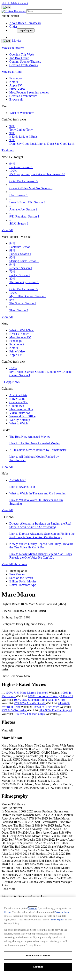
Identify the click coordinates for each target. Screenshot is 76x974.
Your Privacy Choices (38, 955)
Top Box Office (19, 58)
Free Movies (17, 574)
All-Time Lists (18, 395)
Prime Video (17, 89)
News (15, 382)
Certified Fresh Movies (23, 65)
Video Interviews (19, 412)
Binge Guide (17, 398)
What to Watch (21, 112)
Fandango (15, 78)
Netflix (13, 82)
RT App (7, 382)
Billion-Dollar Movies (22, 581)
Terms (7, 911)
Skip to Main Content (15, 3)
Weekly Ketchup (19, 419)
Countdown (16, 405)
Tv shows (8, 150)
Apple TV (15, 85)
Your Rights (57, 919)
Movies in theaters (13, 47)
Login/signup (26, 30)
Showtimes (20, 564)
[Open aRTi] (6, 7)
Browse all (16, 99)
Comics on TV (18, 402)
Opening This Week (21, 54)
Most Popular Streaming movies (29, 92)
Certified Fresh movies (23, 96)
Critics (13, 26)
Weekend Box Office (22, 416)
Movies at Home (12, 71)
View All (7, 230)
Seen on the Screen (21, 578)
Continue (38, 966)
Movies (16, 40)
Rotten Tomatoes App (22, 585)
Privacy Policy (62, 911)
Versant (32, 908)
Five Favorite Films (21, 409)
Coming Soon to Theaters (25, 61)
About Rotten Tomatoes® (25, 23)
